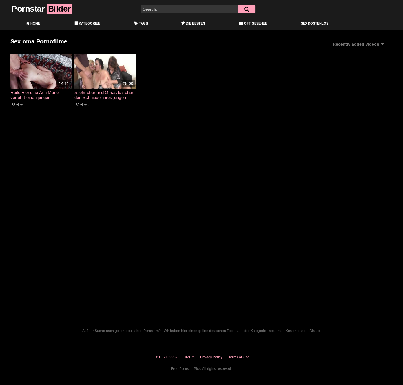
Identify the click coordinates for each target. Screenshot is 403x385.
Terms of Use (238, 357)
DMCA (189, 357)
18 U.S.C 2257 (166, 357)
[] (246, 9)
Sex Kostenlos (314, 23)
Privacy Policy (211, 357)
